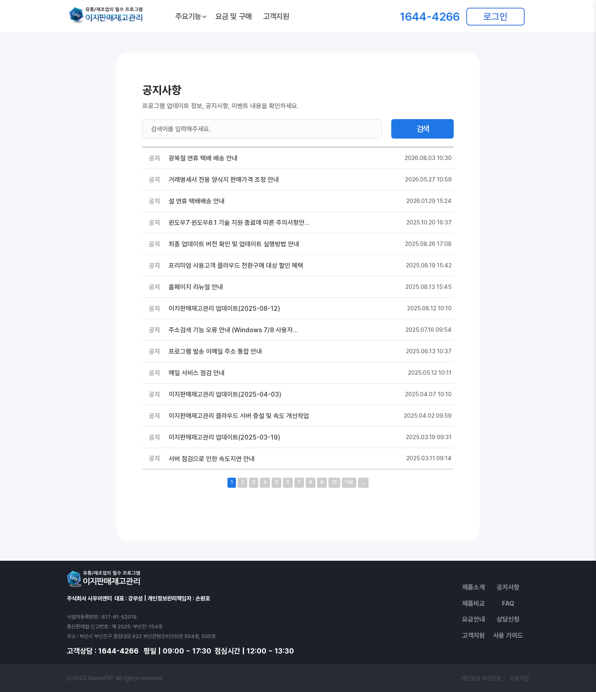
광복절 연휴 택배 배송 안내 (203, 158)
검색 (422, 129)
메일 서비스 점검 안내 (197, 373)
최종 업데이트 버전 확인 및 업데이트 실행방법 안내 (234, 244)
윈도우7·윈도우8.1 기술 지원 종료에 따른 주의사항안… (239, 222)
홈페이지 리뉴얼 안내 (196, 287)
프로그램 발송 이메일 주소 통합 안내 (215, 351)
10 (334, 482)
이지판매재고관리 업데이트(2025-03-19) (224, 437)
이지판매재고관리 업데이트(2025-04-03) (225, 394)
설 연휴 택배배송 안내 (197, 201)
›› (363, 482)
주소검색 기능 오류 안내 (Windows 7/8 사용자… (233, 330)
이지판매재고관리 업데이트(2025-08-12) (224, 308)
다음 (349, 482)
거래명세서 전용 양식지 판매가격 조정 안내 (224, 180)
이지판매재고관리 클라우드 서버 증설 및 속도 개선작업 (239, 416)
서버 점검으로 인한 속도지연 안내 (212, 459)
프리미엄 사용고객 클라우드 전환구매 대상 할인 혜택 (236, 265)
